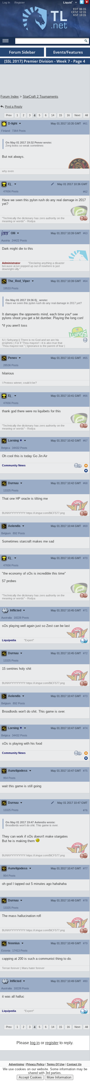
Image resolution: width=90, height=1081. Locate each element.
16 (68, 115)
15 (60, 115)
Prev (9, 115)
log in (35, 1043)
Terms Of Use (55, 1064)
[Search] (86, 41)
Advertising (16, 1064)
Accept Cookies (30, 1077)
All (86, 115)
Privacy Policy (35, 1064)
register (51, 1043)
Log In (6, 2)
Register (19, 2)
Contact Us (74, 1064)
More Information (59, 1077)
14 (52, 115)
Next (77, 115)
